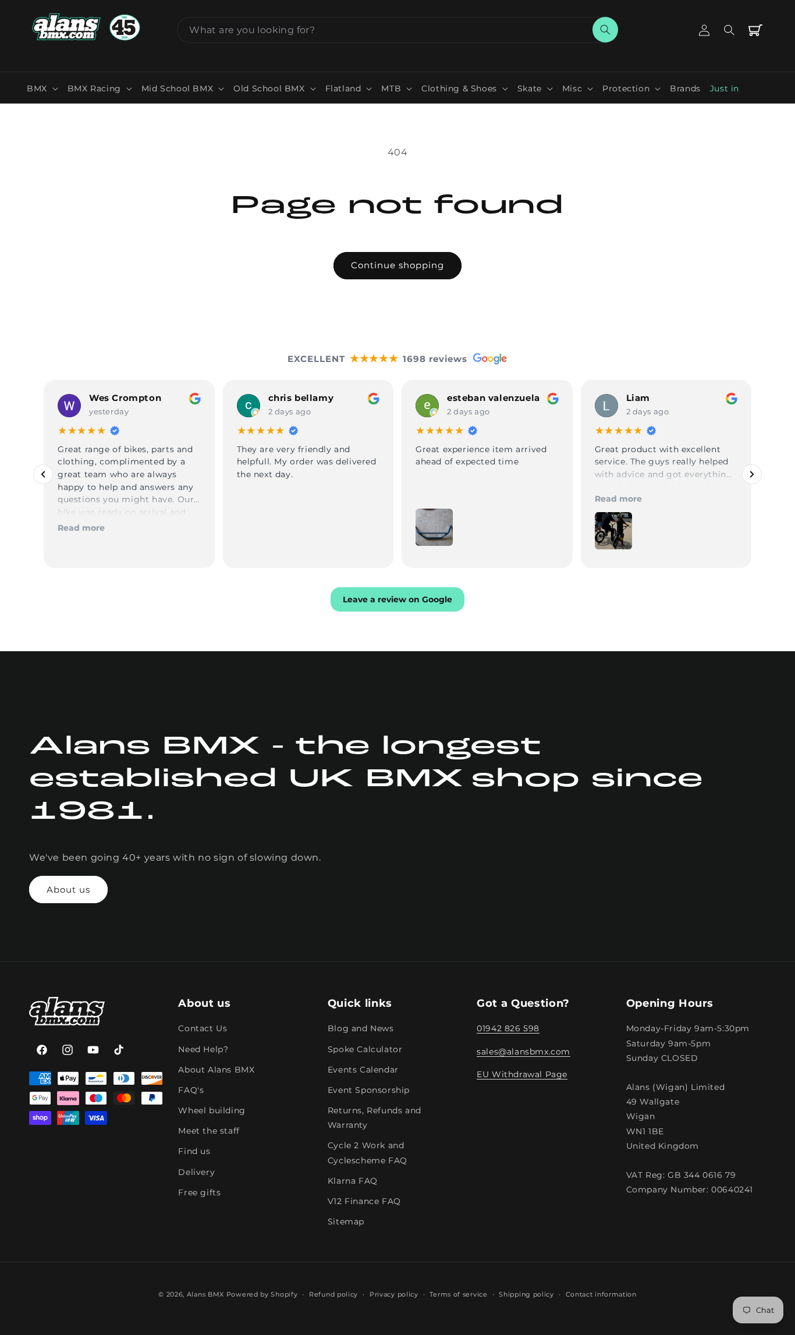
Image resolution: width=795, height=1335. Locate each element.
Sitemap (346, 1221)
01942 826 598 (508, 1029)
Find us (194, 1151)
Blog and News (361, 1029)
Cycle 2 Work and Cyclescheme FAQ (367, 1153)
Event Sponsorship (369, 1090)
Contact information (601, 1294)
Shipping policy (526, 1294)
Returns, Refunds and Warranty (374, 1117)
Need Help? (203, 1049)
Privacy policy (394, 1294)
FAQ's (191, 1090)
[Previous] (43, 474)
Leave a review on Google (397, 599)
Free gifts (199, 1192)
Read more (81, 527)
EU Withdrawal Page (522, 1074)
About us (68, 889)
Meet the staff (208, 1130)
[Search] (605, 29)
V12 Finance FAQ (364, 1201)
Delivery (196, 1172)
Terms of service (458, 1294)
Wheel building (211, 1110)
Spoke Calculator (365, 1049)
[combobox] (397, 30)
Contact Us (202, 1029)
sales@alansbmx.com (523, 1051)
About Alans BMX (216, 1069)
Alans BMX (205, 1294)
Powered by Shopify (262, 1294)
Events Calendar (363, 1069)
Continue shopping (397, 265)
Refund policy (333, 1294)
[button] (42, 88)
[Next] (752, 474)
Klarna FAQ (353, 1181)
